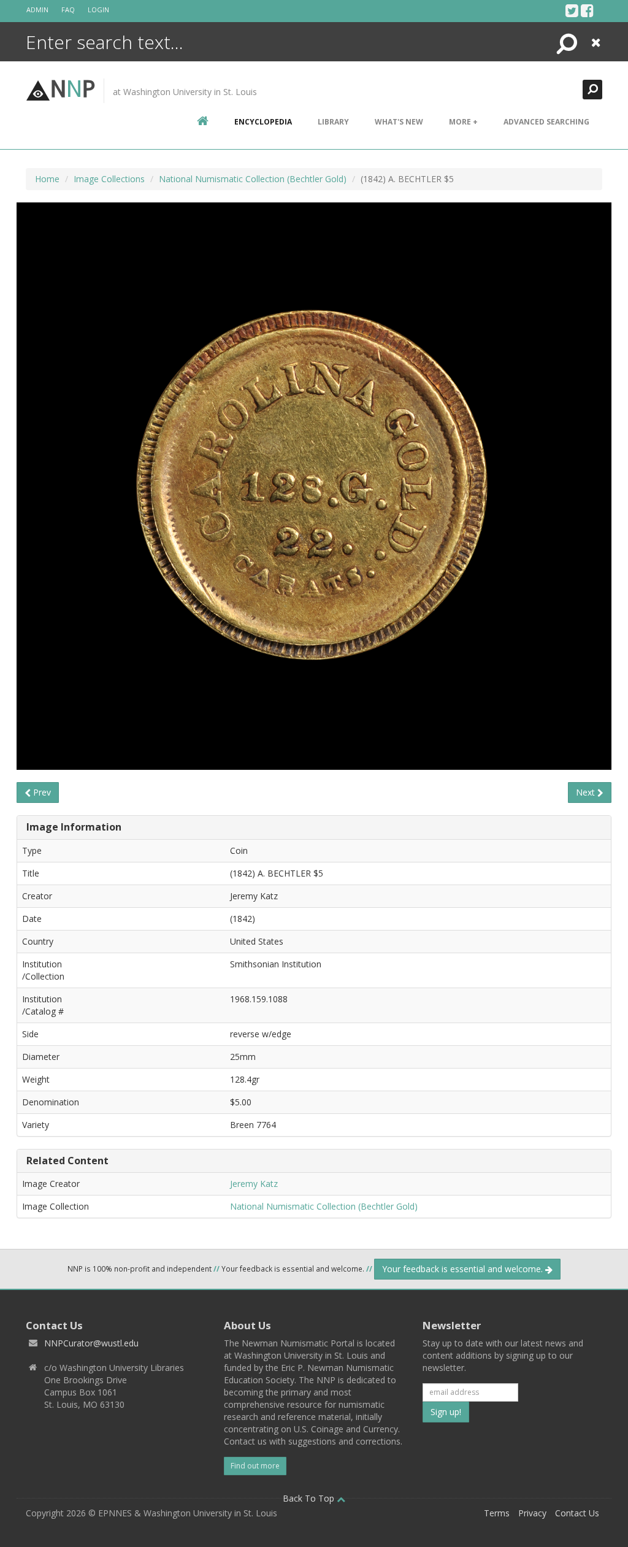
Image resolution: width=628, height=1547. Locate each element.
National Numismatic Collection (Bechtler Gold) (253, 179)
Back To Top (310, 1498)
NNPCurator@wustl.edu (91, 1343)
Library (333, 122)
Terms (497, 1513)
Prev (41, 792)
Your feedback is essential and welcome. (463, 1269)
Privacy (532, 1513)
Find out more (255, 1466)
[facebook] (587, 10)
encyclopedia (263, 122)
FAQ (68, 9)
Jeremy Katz (254, 1183)
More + (463, 122)
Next (586, 792)
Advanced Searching (546, 122)
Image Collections (109, 179)
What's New (399, 122)
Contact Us (577, 1513)
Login (98, 9)
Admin (37, 9)
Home (47, 179)
